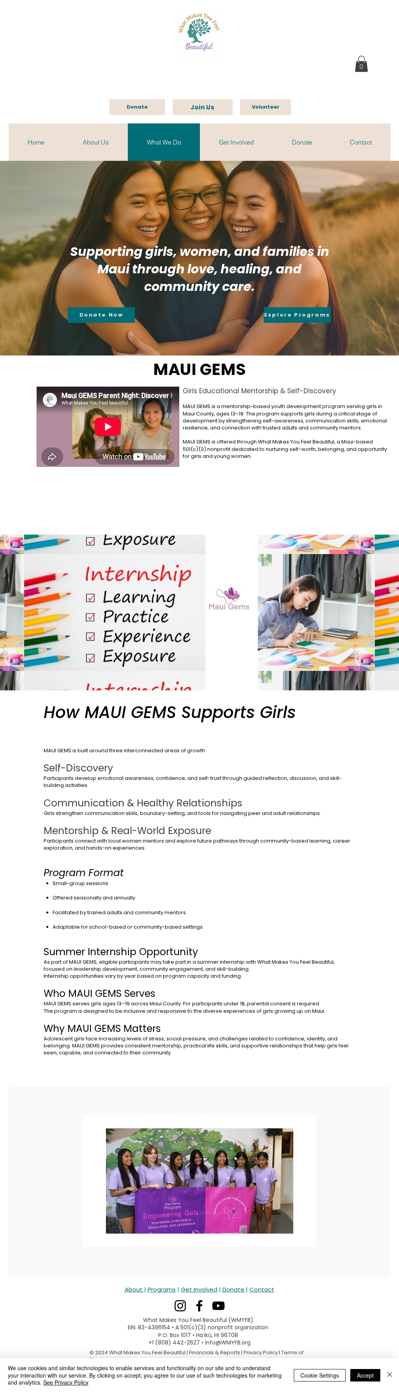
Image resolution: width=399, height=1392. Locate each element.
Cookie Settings (319, 1375)
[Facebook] (199, 1305)
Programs (162, 1289)
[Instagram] (180, 1305)
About (134, 1289)
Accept (365, 1375)
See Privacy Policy (65, 1382)
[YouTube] (218, 1305)
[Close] (389, 1375)
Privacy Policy (261, 1352)
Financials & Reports (214, 1352)
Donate (234, 1289)
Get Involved (199, 1289)
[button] (361, 64)
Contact (261, 1289)
